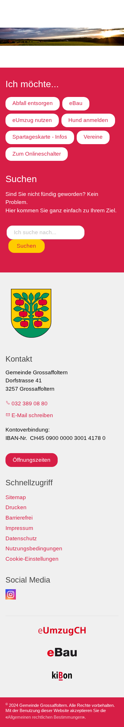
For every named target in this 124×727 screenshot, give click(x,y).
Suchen (26, 246)
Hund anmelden (88, 120)
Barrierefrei (19, 518)
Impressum (19, 528)
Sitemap (15, 497)
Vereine (93, 137)
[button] (10, 594)
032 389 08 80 (30, 403)
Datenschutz (21, 538)
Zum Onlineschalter (36, 154)
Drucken (16, 507)
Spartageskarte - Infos (39, 137)
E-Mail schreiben (32, 415)
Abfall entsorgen (32, 103)
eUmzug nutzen (32, 120)
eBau (75, 103)
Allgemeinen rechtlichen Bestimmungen (45, 717)
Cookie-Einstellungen (32, 559)
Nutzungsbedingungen (33, 548)
